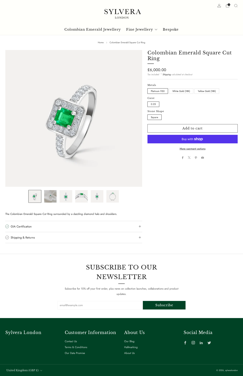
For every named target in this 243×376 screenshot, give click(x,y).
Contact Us (71, 341)
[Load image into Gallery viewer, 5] (97, 196)
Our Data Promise (75, 353)
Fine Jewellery (139, 29)
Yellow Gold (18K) (207, 91)
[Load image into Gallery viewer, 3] (65, 196)
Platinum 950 (158, 91)
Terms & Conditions (76, 347)
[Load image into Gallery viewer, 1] (34, 196)
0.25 (153, 104)
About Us (129, 353)
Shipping (167, 74)
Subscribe (164, 305)
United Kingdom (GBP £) (22, 370)
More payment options (192, 149)
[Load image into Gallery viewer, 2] (50, 196)
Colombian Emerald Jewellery (92, 29)
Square (154, 117)
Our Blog (129, 341)
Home (101, 42)
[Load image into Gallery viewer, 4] (81, 196)
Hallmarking (131, 347)
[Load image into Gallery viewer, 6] (112, 196)
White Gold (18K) (181, 91)
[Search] (236, 5)
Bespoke (171, 29)
